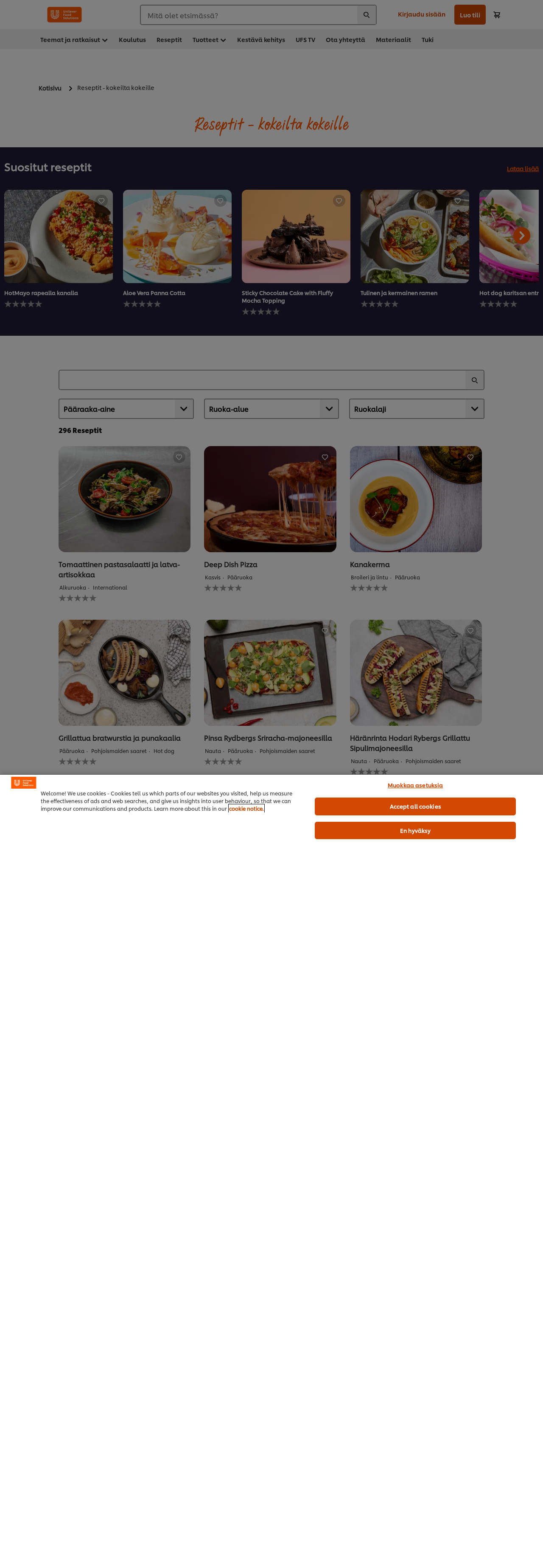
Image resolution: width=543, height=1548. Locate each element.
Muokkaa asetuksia (415, 785)
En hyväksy (415, 830)
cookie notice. (246, 808)
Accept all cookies (415, 806)
